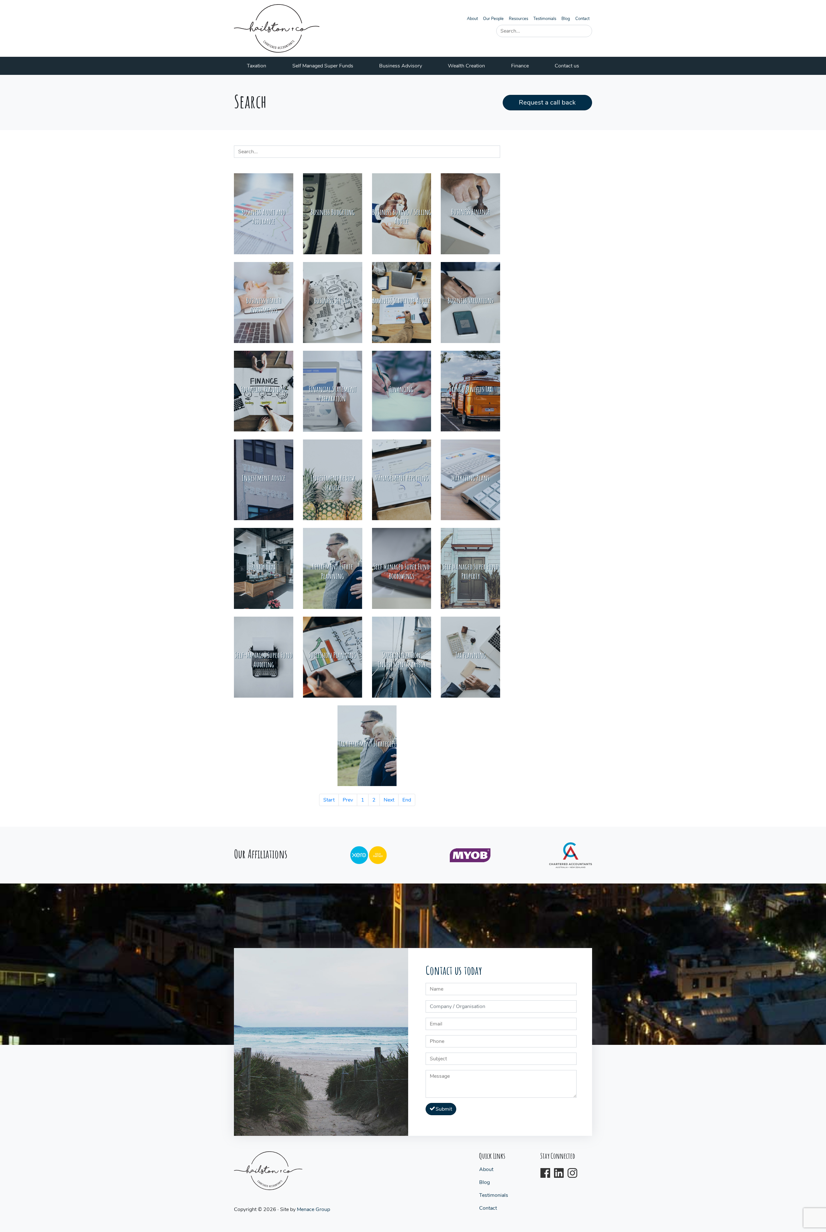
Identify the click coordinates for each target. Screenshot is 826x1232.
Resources (518, 19)
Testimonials (544, 19)
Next (389, 799)
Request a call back (547, 102)
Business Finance (470, 212)
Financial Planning (263, 389)
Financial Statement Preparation (333, 393)
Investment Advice (264, 478)
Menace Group (313, 1209)
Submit (443, 1109)
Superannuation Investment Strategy (402, 659)
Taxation (256, 65)
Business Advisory (400, 65)
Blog (565, 19)
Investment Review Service (332, 482)
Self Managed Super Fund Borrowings (401, 571)
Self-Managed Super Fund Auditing (263, 659)
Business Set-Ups (332, 300)
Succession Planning (332, 655)
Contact (582, 19)
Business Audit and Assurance (263, 216)
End (406, 799)
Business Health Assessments (263, 305)
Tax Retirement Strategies (367, 744)
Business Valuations (470, 300)
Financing (401, 389)
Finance (520, 65)
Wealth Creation (466, 65)
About (472, 19)
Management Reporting (401, 478)
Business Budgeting (332, 212)
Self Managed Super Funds (322, 65)
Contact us (567, 65)
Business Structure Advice (401, 300)
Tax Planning (470, 655)
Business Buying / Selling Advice (401, 216)
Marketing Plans (470, 478)
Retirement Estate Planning (332, 571)
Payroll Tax (264, 566)
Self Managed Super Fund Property (471, 571)
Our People (493, 19)
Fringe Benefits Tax (470, 389)
